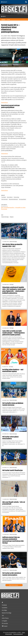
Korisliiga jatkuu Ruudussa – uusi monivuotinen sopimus (12, 370)
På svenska (5, 623)
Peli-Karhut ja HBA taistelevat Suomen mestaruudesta (11, 574)
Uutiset (8, 19)
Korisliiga (11, 284)
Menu (4, 16)
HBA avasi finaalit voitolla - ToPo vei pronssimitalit (13, 503)
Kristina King (16, 197)
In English (4, 621)
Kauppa (5, 626)
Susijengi (4, 605)
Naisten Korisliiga (5, 217)
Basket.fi (3, 19)
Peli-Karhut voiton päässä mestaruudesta (10, 438)
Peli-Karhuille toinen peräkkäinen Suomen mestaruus (12, 404)
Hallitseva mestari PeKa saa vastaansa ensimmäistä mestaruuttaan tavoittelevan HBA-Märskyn (13, 540)
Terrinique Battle (22, 199)
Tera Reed (4, 197)
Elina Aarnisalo (5, 199)
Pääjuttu (11, 217)
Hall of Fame (5, 618)
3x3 (3, 615)
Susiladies (4, 607)
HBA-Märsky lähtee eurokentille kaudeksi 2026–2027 (12, 245)
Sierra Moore (9, 197)
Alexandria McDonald (13, 199)
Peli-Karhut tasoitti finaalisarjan (12, 470)
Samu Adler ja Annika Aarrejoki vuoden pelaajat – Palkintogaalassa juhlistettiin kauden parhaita (13, 333)
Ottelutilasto (4, 102)
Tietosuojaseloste (18, 634)
